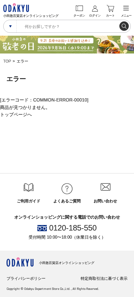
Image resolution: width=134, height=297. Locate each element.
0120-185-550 (73, 228)
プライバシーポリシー (26, 278)
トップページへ (16, 114)
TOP (7, 61)
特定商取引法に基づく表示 (104, 278)
